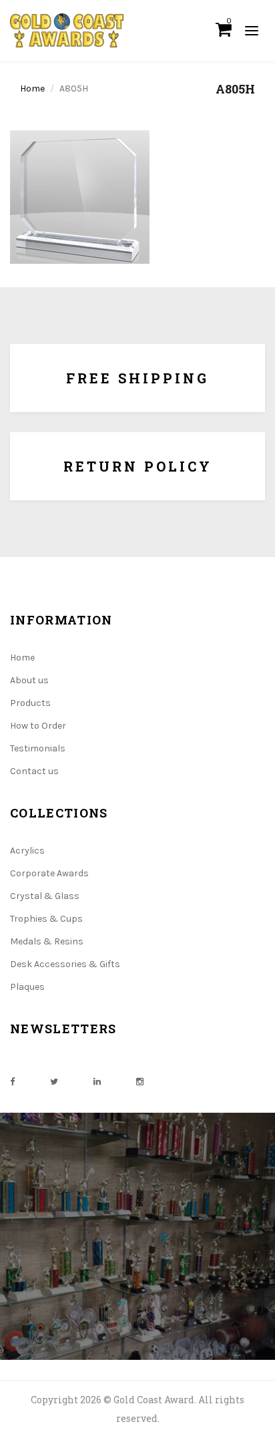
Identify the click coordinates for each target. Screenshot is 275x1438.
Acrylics (27, 850)
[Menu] (251, 30)
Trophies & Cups (46, 918)
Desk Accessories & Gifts (65, 964)
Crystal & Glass (44, 896)
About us (29, 680)
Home (32, 88)
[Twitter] (54, 1081)
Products (30, 703)
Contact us (34, 771)
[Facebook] (12, 1081)
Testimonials (37, 748)
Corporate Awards (49, 873)
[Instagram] (140, 1081)
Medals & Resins (46, 941)
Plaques (27, 987)
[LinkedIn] (97, 1081)
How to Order (38, 725)
